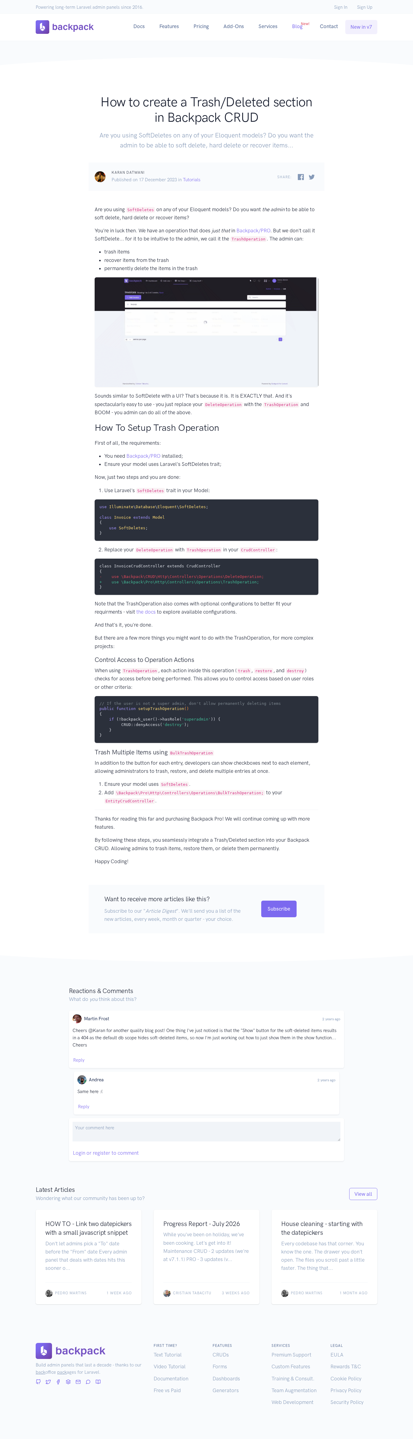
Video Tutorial (170, 1366)
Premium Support (291, 1355)
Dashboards (226, 1379)
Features (169, 26)
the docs (146, 612)
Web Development (293, 1402)
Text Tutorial (168, 1355)
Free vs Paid (167, 1390)
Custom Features (291, 1366)
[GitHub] (38, 1382)
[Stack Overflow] (68, 1382)
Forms (220, 1366)
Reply (78, 1060)
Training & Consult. (293, 1379)
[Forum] (88, 1382)
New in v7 (361, 27)
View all (363, 1194)
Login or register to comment (106, 1153)
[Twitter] (48, 1382)
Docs (139, 26)
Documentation (171, 1379)
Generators (226, 1390)
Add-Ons (233, 26)
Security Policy (346, 1402)
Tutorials (191, 179)
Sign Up (364, 7)
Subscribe (279, 909)
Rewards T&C (345, 1366)
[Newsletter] (78, 1382)
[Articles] (98, 1382)
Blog (301, 25)
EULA (336, 1355)
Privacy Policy (345, 1390)
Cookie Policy (345, 1379)
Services (268, 26)
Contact (329, 26)
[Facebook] (58, 1382)
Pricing (201, 26)
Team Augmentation (294, 1390)
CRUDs (221, 1355)
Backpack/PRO (253, 230)
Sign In (340, 7)
